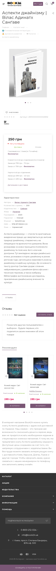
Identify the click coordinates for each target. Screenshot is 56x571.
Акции (5, 483)
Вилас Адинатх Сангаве (25, 202)
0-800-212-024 (28, 530)
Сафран (23, 208)
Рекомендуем (9, 347)
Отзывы (9, 297)
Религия (16, 212)
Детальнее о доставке (18, 185)
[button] (25, 103)
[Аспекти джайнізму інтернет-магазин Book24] (28, 73)
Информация (9, 503)
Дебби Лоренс (35, 391)
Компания (8, 496)
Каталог (7, 476)
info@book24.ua (30, 535)
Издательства (10, 490)
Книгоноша (8, 393)
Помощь (7, 509)
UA (40, 4)
